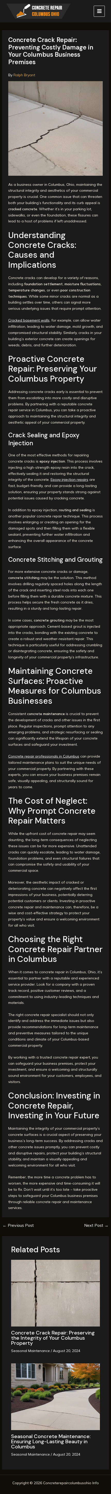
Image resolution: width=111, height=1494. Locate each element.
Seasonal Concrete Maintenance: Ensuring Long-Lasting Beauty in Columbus (51, 1441)
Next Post (96, 1225)
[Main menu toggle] (99, 11)
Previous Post (18, 1225)
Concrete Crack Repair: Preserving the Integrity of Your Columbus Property (53, 1337)
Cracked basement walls (29, 320)
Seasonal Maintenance (30, 1350)
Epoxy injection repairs (69, 479)
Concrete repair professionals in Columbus (43, 756)
